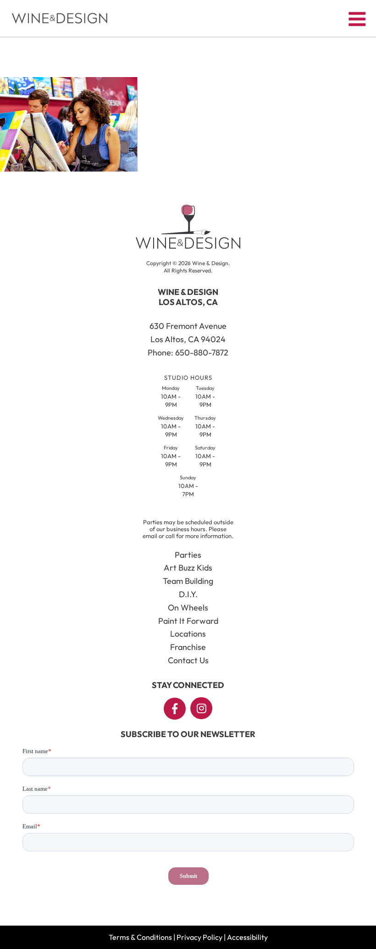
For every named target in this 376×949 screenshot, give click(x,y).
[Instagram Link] (201, 708)
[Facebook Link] (175, 709)
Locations (188, 633)
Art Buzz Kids (188, 567)
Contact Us (188, 660)
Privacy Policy (199, 937)
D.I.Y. (188, 594)
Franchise (188, 647)
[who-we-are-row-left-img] (69, 168)
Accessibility (247, 937)
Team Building (188, 581)
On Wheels (188, 607)
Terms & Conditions (140, 937)
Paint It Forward (188, 621)
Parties (188, 554)
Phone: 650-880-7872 (188, 352)
